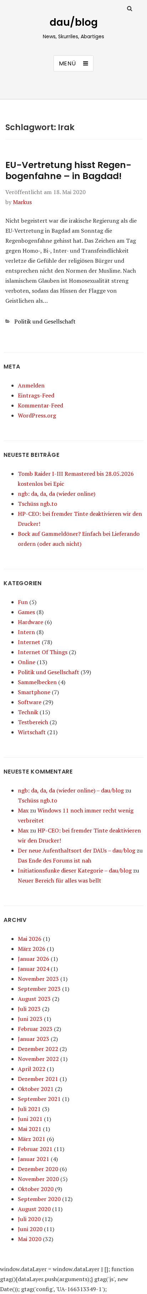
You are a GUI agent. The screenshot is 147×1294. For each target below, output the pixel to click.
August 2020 (34, 1209)
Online (26, 662)
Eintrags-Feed (36, 395)
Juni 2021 (30, 1119)
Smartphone (34, 692)
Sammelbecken (37, 682)
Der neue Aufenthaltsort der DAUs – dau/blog (76, 850)
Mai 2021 (29, 1129)
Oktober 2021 (36, 1089)
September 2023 (39, 989)
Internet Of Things (42, 652)
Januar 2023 (33, 1039)
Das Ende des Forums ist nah (54, 860)
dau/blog (74, 22)
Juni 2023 (30, 1019)
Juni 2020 (30, 1229)
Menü (67, 63)
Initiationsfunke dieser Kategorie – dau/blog (75, 870)
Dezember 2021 (38, 1079)
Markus (22, 202)
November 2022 (38, 1059)
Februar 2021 (35, 1149)
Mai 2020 (29, 1239)
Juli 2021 (29, 1109)
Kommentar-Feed (40, 405)
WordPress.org (37, 415)
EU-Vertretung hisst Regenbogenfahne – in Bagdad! (68, 170)
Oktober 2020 (36, 1189)
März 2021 (31, 1139)
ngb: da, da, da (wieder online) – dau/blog (71, 790)
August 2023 (34, 999)
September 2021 (39, 1099)
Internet (29, 642)
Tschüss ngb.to (37, 504)
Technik (28, 712)
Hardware (30, 622)
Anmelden (31, 385)
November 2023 (38, 979)
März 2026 (31, 949)
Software (29, 702)
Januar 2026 (33, 959)
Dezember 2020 (38, 1169)
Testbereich (33, 722)
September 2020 (39, 1199)
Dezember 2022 (38, 1049)
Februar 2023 (35, 1029)
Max (23, 810)
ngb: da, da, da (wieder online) (56, 494)
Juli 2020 (29, 1219)
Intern (26, 632)
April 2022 (31, 1069)
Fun (23, 602)
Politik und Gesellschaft (45, 321)
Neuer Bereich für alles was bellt (59, 880)
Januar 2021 (33, 1159)
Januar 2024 (33, 969)
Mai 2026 (29, 939)
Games (26, 612)
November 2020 (38, 1179)
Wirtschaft (32, 732)
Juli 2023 (29, 1009)
